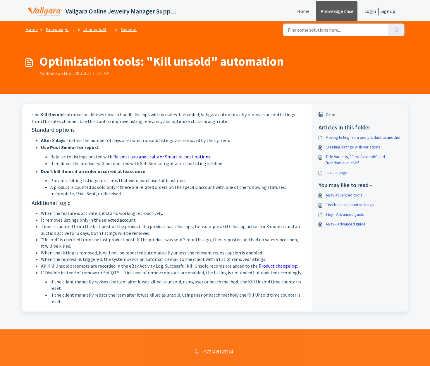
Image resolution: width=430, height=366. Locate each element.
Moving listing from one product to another (363, 137)
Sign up (388, 11)
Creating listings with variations (353, 147)
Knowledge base (337, 11)
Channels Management (106, 29)
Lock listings (336, 172)
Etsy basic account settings (350, 204)
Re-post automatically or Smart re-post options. (162, 157)
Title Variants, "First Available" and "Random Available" (355, 159)
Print (331, 114)
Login (370, 11)
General (129, 29)
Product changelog (278, 266)
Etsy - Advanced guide (345, 214)
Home (303, 11)
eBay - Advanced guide (346, 224)
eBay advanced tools (344, 195)
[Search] (396, 29)
